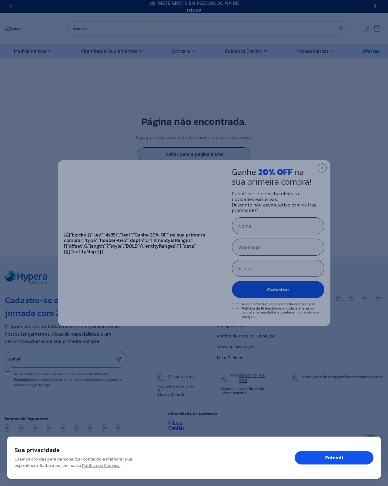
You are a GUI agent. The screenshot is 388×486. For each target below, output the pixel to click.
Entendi (334, 457)
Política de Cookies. (101, 465)
